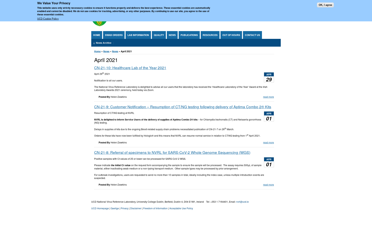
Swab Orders (114, 35)
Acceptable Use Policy (181, 208)
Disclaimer (135, 208)
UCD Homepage (100, 208)
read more (268, 96)
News (172, 35)
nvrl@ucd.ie (242, 201)
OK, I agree (325, 4)
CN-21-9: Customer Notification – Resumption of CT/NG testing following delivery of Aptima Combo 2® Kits (182, 106)
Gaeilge (115, 208)
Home (96, 35)
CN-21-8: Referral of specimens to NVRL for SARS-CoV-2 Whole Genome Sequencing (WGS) (172, 152)
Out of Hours (231, 35)
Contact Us (252, 35)
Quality (159, 35)
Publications (189, 35)
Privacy (124, 208)
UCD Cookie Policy (48, 18)
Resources (210, 35)
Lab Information (138, 35)
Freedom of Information (155, 208)
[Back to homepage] (99, 25)
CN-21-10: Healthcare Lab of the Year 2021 (130, 67)
